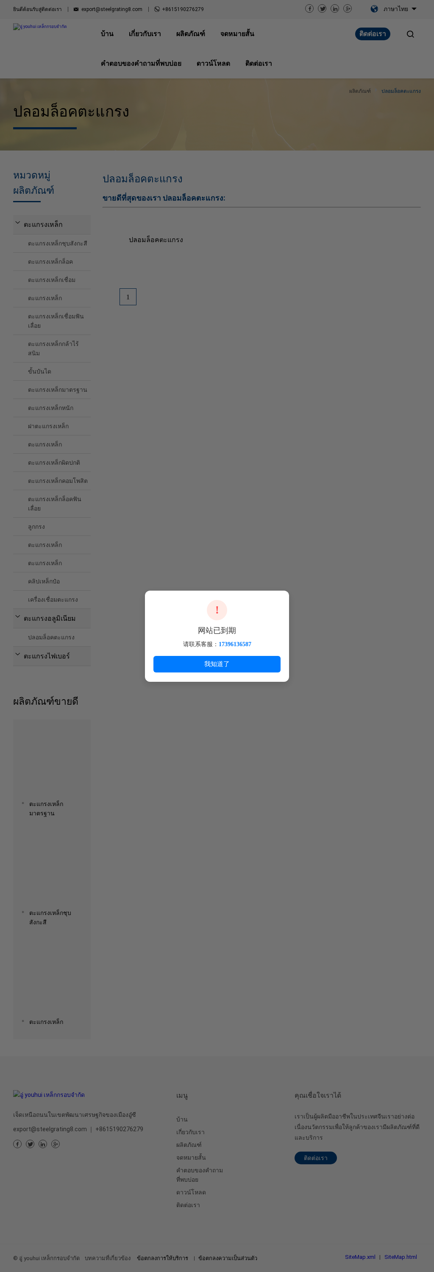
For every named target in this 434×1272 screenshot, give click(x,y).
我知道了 (217, 663)
